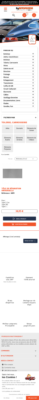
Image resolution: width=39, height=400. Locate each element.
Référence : (6, 193)
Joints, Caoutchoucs (11, 57)
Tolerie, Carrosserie (11, 63)
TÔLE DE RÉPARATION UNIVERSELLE (11, 190)
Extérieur (7, 54)
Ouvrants (19, 128)
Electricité (7, 92)
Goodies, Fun (8, 106)
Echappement (9, 80)
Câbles (6, 95)
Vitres (6, 65)
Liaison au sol (8, 68)
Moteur (6, 77)
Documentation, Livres (12, 100)
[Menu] (5, 8)
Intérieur (7, 60)
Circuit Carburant (10, 89)
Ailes (7, 128)
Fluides (6, 103)
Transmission (8, 83)
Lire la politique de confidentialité (11, 391)
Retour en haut (30, 241)
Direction (7, 71)
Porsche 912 (8, 50)
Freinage (7, 74)
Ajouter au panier (21, 224)
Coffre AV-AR (8, 86)
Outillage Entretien (11, 97)
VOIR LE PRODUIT (21, 219)
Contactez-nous (9, 367)
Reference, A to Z (25, 159)
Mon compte (8, 364)
